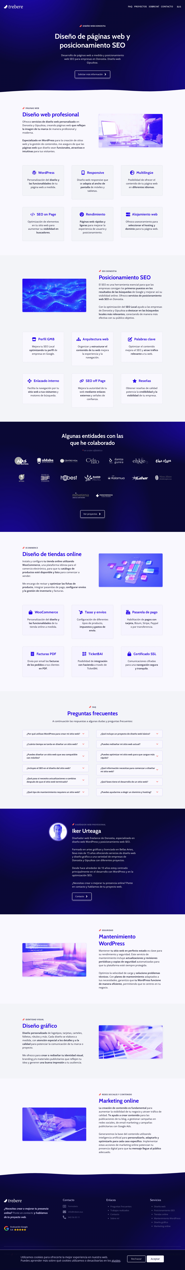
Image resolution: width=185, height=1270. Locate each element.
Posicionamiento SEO (164, 1210)
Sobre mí (114, 1218)
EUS (179, 6)
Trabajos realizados (119, 1210)
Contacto (114, 1214)
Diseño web (159, 1206)
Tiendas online (161, 1214)
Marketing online (162, 1226)
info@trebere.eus (75, 1212)
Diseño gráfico (161, 1222)
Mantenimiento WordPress (167, 1218)
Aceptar (155, 1259)
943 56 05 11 (74, 1217)
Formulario (73, 1206)
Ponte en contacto (23, 1212)
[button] (55, 733)
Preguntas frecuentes (121, 1206)
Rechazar (136, 1259)
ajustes (116, 1260)
